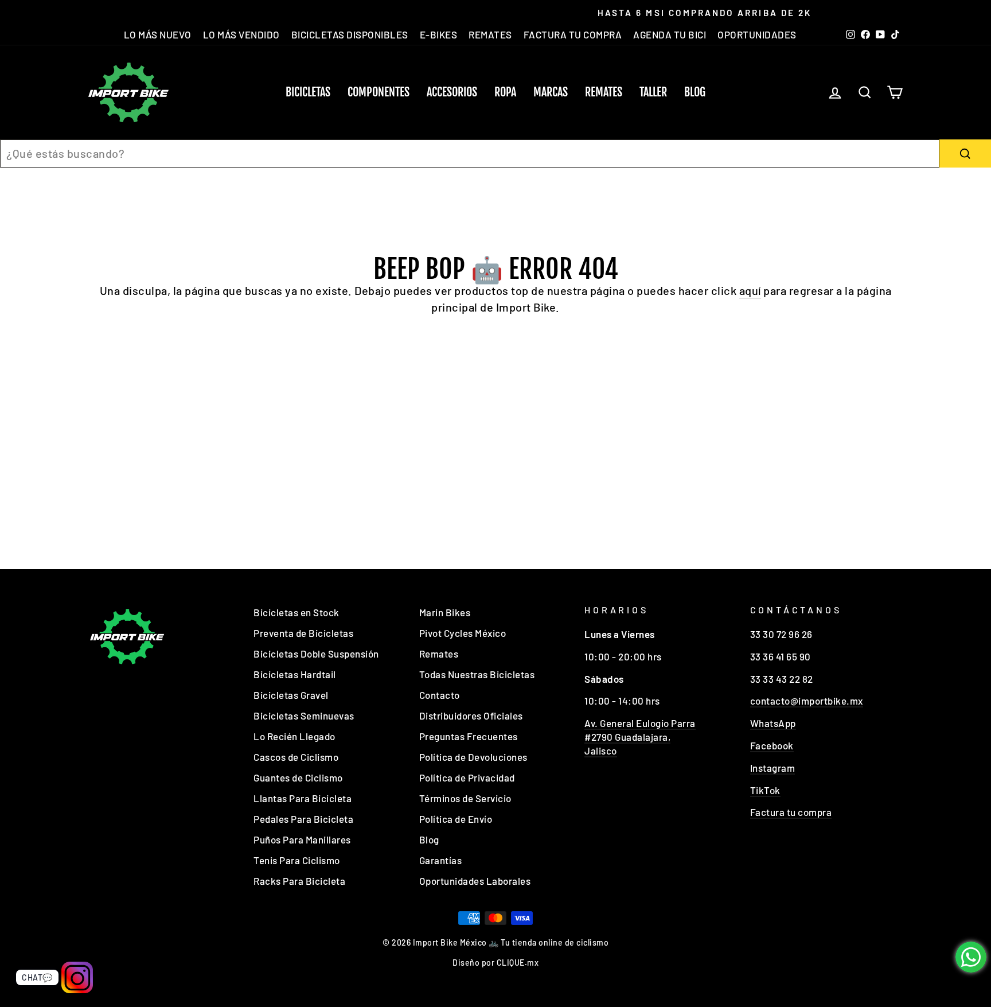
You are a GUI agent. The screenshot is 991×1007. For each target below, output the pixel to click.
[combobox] (469, 153)
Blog (694, 92)
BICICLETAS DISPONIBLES (349, 34)
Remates (603, 92)
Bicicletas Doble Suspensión (316, 653)
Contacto (439, 695)
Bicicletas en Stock (296, 612)
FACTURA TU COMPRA (573, 34)
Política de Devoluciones (473, 757)
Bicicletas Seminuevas (303, 715)
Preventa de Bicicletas (303, 633)
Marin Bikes (445, 612)
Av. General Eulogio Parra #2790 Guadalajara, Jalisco (640, 736)
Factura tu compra (791, 812)
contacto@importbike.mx (806, 700)
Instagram (772, 767)
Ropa (505, 92)
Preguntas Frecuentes (468, 736)
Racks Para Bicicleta (299, 881)
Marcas (550, 92)
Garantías (440, 860)
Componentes (378, 92)
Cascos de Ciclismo (295, 757)
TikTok (765, 790)
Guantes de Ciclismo (298, 777)
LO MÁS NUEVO (158, 34)
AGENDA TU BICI (669, 34)
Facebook (772, 745)
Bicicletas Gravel (291, 695)
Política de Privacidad (467, 777)
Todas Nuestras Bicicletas (477, 674)
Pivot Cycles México (462, 633)
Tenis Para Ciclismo (296, 860)
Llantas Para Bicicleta (302, 798)
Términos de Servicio (465, 798)
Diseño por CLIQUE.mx (495, 962)
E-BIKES (439, 34)
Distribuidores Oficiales (471, 715)
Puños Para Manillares (302, 839)
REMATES (490, 34)
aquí (750, 290)
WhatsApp (773, 723)
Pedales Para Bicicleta (303, 819)
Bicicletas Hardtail (294, 674)
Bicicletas (308, 92)
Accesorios (452, 92)
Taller (653, 92)
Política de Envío (456, 819)
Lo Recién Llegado (294, 736)
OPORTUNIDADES (757, 34)
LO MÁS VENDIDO (241, 34)
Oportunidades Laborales (475, 881)
